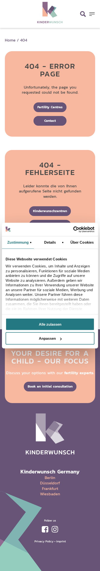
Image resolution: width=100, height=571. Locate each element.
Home (10, 40)
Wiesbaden (50, 494)
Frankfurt (50, 488)
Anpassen (47, 338)
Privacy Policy (43, 541)
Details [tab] (50, 242)
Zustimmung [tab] (18, 242)
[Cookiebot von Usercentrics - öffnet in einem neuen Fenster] (73, 229)
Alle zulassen (50, 324)
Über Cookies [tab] (82, 242)
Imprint (61, 541)
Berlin (50, 477)
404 (23, 40)
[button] (92, 14)
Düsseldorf (50, 483)
